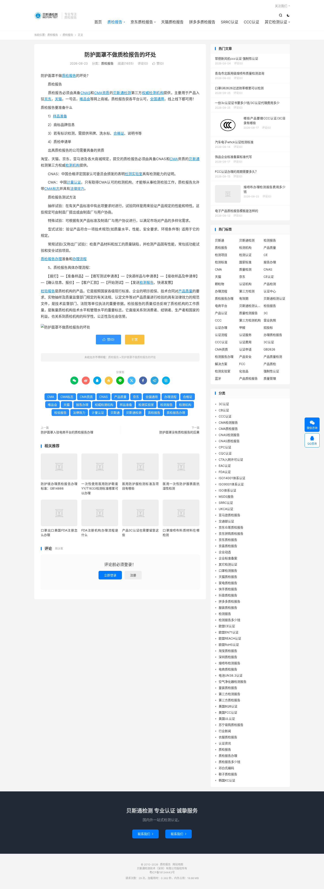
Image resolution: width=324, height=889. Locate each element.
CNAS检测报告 (229, 435)
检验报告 (48, 291)
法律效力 (77, 188)
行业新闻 (225, 731)
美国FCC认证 (228, 712)
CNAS (85, 93)
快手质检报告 (228, 589)
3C (266, 313)
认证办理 (221, 327)
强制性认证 (271, 371)
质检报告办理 (51, 259)
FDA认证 (225, 472)
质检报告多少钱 (229, 762)
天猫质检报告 (172, 22)
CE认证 (269, 276)
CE (266, 255)
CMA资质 (102, 93)
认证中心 (270, 291)
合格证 (119, 133)
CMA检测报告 (228, 422)
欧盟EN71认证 (228, 632)
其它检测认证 (276, 22)
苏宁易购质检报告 (231, 725)
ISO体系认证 (227, 490)
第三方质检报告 (229, 700)
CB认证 (224, 410)
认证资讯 (225, 743)
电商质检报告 (228, 669)
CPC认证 (225, 447)
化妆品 (243, 371)
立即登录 (110, 575)
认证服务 (245, 335)
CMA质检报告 (228, 429)
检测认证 (245, 255)
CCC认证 (251, 22)
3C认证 (269, 342)
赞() (158, 63)
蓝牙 (218, 378)
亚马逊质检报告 (229, 515)
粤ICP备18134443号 (162, 872)
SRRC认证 (229, 22)
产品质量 (185, 291)
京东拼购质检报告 (231, 533)
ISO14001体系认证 (232, 478)
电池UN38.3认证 (230, 675)
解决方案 (221, 364)
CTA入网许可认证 (231, 459)
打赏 (135, 339)
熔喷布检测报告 (229, 663)
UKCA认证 (226, 509)
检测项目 (221, 255)
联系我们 (145, 834)
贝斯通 (194, 159)
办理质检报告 (273, 335)
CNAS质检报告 (229, 441)
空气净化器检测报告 (232, 681)
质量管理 (270, 378)
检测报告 (147, 282)
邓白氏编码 (226, 768)
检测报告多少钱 (229, 620)
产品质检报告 (248, 378)
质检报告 (47, 15)
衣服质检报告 (228, 737)
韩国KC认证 (227, 780)
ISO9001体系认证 (231, 484)
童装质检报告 (228, 688)
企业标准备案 (228, 558)
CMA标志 (52, 188)
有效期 (243, 298)
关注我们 (281, 6)
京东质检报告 (141, 22)
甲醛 (242, 327)
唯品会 (85, 99)
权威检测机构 (153, 93)
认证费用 (245, 342)
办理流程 (80, 259)
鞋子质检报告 (228, 774)
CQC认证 (225, 453)
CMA (174, 159)
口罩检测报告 (228, 570)
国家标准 (245, 262)
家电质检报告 (228, 583)
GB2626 (269, 349)
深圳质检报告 (228, 657)
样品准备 (60, 116)
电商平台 (221, 306)
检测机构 (72, 165)
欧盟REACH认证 (230, 638)
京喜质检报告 (228, 546)
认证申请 (245, 349)
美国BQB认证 (228, 706)
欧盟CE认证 (227, 626)
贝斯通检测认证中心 (250, 306)
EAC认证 (225, 466)
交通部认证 (226, 521)
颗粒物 (219, 284)
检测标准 (221, 262)
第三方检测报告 (229, 694)
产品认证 (221, 313)
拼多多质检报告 (202, 22)
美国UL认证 (227, 718)
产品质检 (270, 364)
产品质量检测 (273, 356)
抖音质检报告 (228, 595)
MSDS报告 (226, 496)
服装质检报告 (228, 607)
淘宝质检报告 (228, 651)
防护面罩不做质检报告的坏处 (120, 54)
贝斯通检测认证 (274, 298)
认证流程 (221, 335)
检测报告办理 (224, 356)
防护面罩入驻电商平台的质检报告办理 (67, 432)
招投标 (268, 327)
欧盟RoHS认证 (229, 644)
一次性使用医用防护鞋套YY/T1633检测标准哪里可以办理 (99, 488)
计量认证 (74, 182)
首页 (98, 22)
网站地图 (178, 864)
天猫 (58, 99)
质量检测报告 (248, 313)
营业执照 (270, 320)
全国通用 (157, 99)
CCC (218, 320)
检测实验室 (133, 174)
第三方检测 (247, 291)
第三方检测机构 (250, 320)
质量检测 (245, 269)
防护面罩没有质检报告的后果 (179, 432)
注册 (133, 575)
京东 (47, 99)
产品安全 (245, 356)
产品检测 (270, 284)
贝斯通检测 (122, 93)
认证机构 (245, 284)
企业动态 (225, 552)
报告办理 (82, 404)
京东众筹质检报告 (231, 527)
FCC (242, 364)
